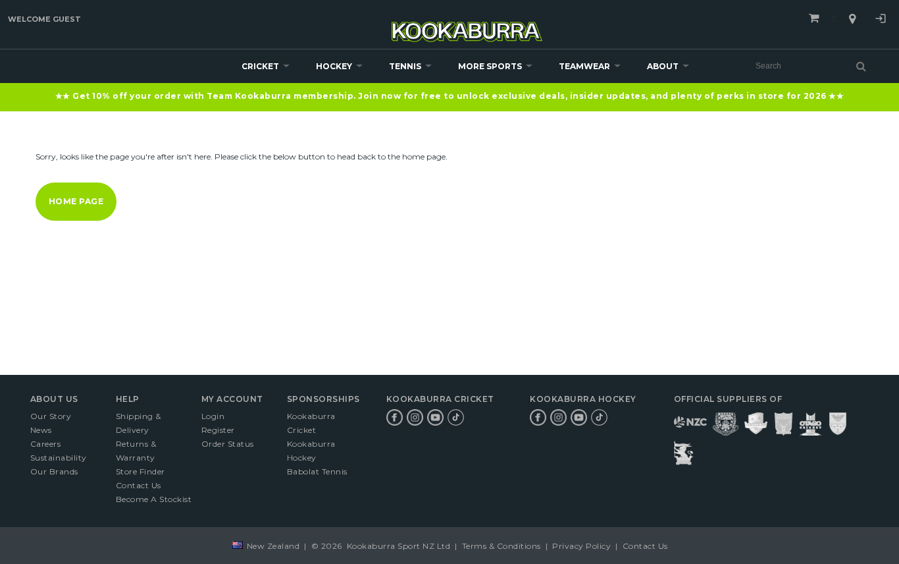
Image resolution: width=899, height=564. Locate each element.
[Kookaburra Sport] (467, 26)
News (41, 430)
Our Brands (54, 471)
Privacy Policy (581, 546)
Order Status (227, 444)
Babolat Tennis (317, 471)
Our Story (51, 416)
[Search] (861, 66)
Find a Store (852, 19)
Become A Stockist (154, 499)
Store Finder (140, 471)
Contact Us (138, 485)
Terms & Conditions (501, 546)
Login (880, 20)
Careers (45, 444)
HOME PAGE (76, 201)
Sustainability (58, 458)
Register (218, 430)
